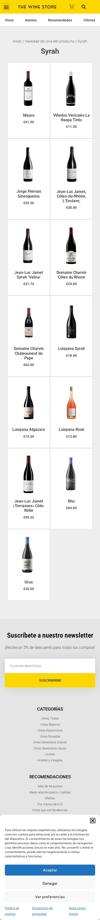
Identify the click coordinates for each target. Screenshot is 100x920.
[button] (92, 820)
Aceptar (50, 870)
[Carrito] (71, 6)
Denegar (50, 883)
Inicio (17, 41)
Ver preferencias (50, 896)
